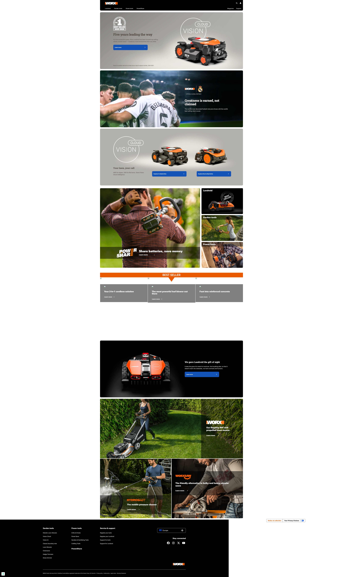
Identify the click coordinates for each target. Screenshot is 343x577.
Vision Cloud (47, 536)
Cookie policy (107, 573)
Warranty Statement (121, 573)
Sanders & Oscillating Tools (80, 540)
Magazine (230, 8)
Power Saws (75, 536)
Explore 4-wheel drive (160, 174)
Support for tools (105, 540)
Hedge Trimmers (48, 554)
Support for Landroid (106, 543)
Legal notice (113, 573)
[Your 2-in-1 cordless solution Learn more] (124, 278)
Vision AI (45, 540)
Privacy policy (99, 573)
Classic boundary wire (50, 543)
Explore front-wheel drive (205, 174)
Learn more (118, 47)
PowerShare (76, 549)
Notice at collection (274, 520)
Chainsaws (46, 551)
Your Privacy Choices (291, 520)
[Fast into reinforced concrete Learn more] (219, 278)
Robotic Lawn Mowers (50, 533)
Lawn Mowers (47, 547)
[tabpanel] (124, 278)
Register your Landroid (107, 536)
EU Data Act (93, 573)
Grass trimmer (47, 558)
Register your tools (106, 533)
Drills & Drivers (76, 533)
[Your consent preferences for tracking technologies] (3, 574)
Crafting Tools (75, 543)
